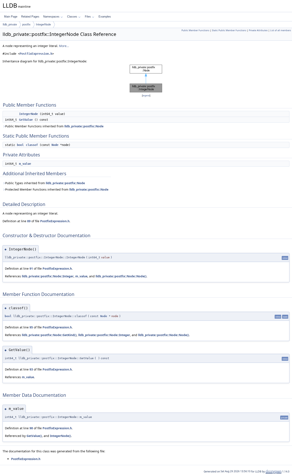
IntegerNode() (60, 436)
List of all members (280, 30)
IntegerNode (43, 24)
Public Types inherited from (45, 183)
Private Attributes (258, 30)
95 (31, 327)
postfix (26, 24)
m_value (25, 163)
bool (20, 145)
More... (64, 46)
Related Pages (30, 16)
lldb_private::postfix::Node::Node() (121, 276)
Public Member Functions (195, 30)
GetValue (26, 119)
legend (146, 95)
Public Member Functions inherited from (54, 126)
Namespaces (51, 16)
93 (31, 369)
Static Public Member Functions (229, 30)
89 (29, 221)
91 (31, 268)
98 (31, 428)
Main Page (10, 16)
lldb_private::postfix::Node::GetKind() (49, 335)
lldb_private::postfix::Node (83, 126)
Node (55, 145)
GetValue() (34, 436)
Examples (105, 16)
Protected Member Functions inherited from (56, 189)
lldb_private (10, 24)
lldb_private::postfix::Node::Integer (48, 276)
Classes (72, 16)
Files (88, 16)
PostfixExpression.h (36, 53)
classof (32, 145)
